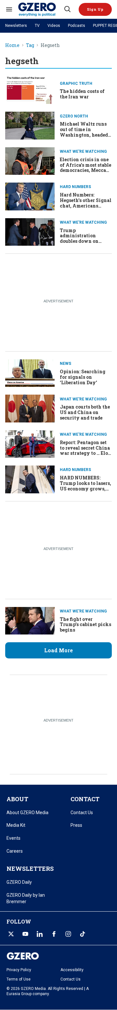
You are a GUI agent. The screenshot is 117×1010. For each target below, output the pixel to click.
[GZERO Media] (40, 9)
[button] (95, 9)
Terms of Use (18, 979)
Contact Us (82, 812)
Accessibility (72, 970)
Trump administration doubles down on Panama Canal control (85, 238)
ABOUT (17, 799)
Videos (53, 25)
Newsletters (16, 25)
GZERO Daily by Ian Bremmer (25, 898)
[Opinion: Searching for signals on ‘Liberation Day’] (30, 372)
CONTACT (85, 799)
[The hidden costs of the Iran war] (30, 89)
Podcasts (76, 25)
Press (76, 825)
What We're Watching (83, 151)
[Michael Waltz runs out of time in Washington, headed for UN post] (30, 124)
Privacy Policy (18, 970)
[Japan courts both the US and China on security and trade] (30, 407)
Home (12, 45)
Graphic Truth (76, 83)
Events (13, 838)
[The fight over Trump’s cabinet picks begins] (30, 620)
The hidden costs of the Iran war (82, 94)
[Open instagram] (68, 933)
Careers (14, 851)
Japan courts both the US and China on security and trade (85, 412)
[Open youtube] (25, 933)
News (65, 363)
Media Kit (15, 825)
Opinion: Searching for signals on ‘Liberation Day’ (82, 377)
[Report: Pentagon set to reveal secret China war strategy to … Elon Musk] (30, 443)
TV (37, 25)
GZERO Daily (19, 882)
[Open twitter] (11, 933)
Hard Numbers (75, 187)
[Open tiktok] (82, 933)
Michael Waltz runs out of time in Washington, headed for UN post (84, 132)
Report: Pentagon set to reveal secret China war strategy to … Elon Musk (85, 450)
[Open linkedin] (39, 933)
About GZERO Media (27, 812)
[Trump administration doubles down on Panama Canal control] (30, 231)
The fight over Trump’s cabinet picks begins (85, 624)
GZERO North (74, 116)
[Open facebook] (53, 933)
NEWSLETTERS (30, 868)
